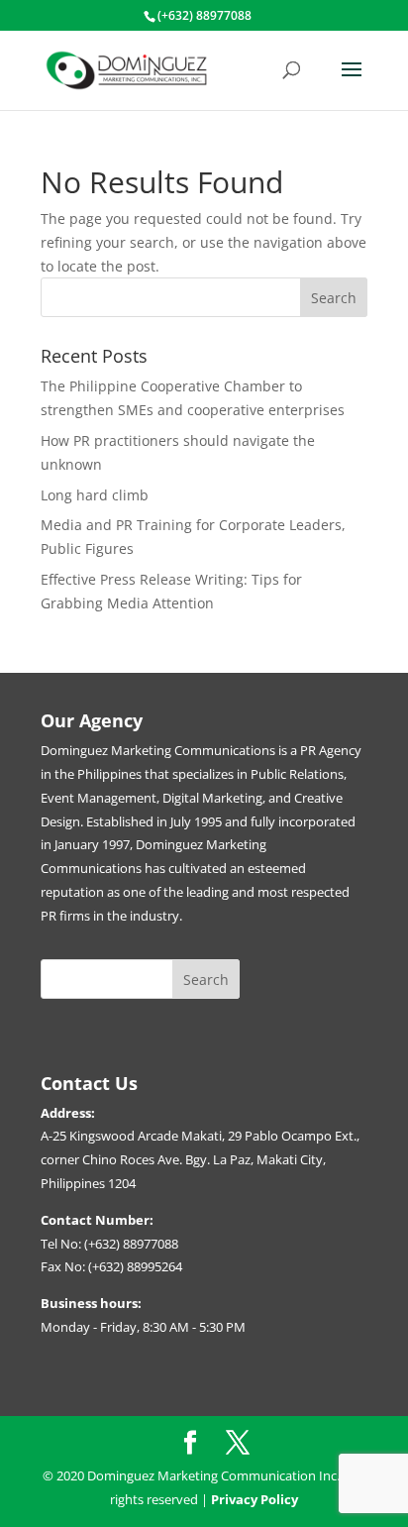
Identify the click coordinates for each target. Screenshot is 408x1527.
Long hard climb (95, 495)
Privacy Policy (254, 1499)
